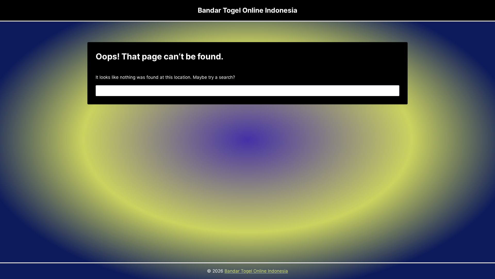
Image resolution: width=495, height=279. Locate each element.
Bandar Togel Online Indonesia (256, 271)
